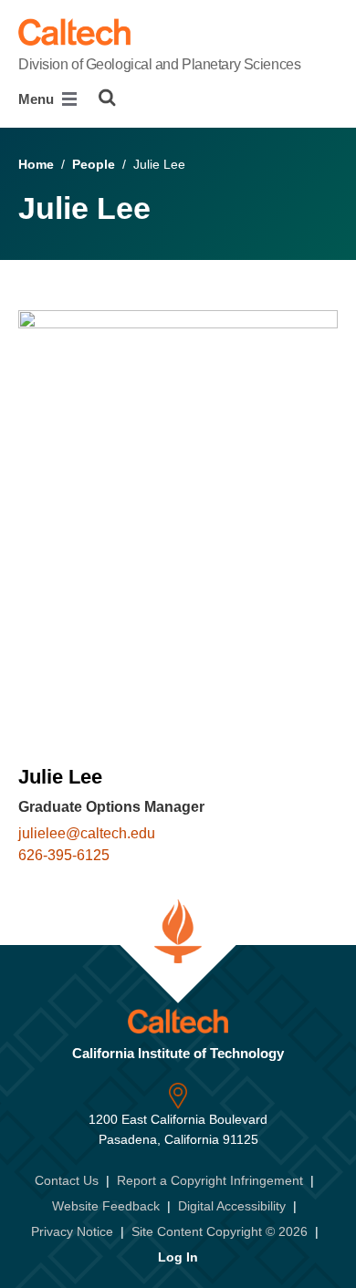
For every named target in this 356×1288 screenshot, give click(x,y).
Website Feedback (106, 1206)
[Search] (107, 97)
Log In (178, 1257)
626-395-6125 (64, 855)
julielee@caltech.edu (86, 833)
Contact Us (67, 1180)
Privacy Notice (72, 1231)
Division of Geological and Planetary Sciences (159, 64)
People (93, 164)
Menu (38, 99)
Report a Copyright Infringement (210, 1180)
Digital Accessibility (232, 1206)
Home (36, 164)
